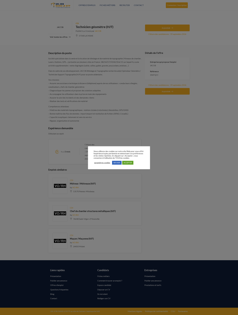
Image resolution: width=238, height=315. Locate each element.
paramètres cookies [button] (102, 163)
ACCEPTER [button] (128, 163)
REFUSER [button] (117, 163)
